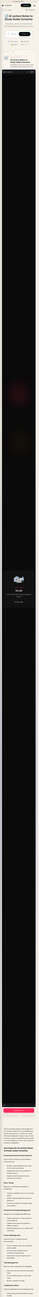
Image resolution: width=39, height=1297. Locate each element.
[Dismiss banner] (35, 1)
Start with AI (17, 1110)
